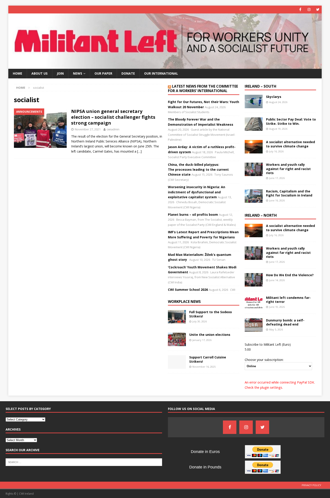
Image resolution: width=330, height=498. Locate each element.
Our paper (103, 73)
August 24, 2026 (278, 102)
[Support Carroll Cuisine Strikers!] (177, 362)
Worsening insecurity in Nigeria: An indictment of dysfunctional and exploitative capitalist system (196, 192)
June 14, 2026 (277, 280)
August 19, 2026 (278, 128)
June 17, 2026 (277, 178)
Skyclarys (273, 97)
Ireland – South (260, 86)
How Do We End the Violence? (290, 275)
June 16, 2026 (277, 200)
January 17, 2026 (201, 340)
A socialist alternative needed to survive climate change (290, 144)
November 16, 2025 (204, 366)
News (77, 73)
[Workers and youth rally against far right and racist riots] (254, 169)
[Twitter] (318, 9)
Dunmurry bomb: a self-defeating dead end (285, 322)
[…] (139, 151)
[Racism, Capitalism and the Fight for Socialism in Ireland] (254, 196)
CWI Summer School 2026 (188, 289)
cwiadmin (113, 129)
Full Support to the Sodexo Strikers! (210, 314)
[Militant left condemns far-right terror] (254, 302)
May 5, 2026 (276, 329)
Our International (161, 73)
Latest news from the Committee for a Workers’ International (203, 88)
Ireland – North (261, 215)
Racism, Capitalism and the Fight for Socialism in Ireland (289, 193)
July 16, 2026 (276, 151)
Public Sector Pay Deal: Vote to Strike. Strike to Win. (291, 121)
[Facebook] (300, 9)
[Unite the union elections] (177, 339)
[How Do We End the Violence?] (254, 280)
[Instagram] (309, 9)
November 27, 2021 (88, 129)
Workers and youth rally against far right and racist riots (288, 168)
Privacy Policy (311, 485)
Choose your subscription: (264, 359)
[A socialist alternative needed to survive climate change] (254, 146)
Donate (128, 73)
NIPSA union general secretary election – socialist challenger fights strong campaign (113, 117)
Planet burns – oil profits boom (193, 214)
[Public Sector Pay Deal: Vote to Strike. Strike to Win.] (254, 124)
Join (60, 73)
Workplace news (184, 301)
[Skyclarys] (254, 101)
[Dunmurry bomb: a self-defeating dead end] (254, 325)
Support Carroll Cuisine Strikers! (207, 359)
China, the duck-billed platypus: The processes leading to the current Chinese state (198, 169)
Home (17, 73)
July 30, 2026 (199, 321)
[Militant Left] (165, 66)
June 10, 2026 (277, 306)
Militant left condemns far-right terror (288, 299)
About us (39, 73)
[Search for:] (84, 462)
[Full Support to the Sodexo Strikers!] (177, 316)
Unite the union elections (209, 334)
